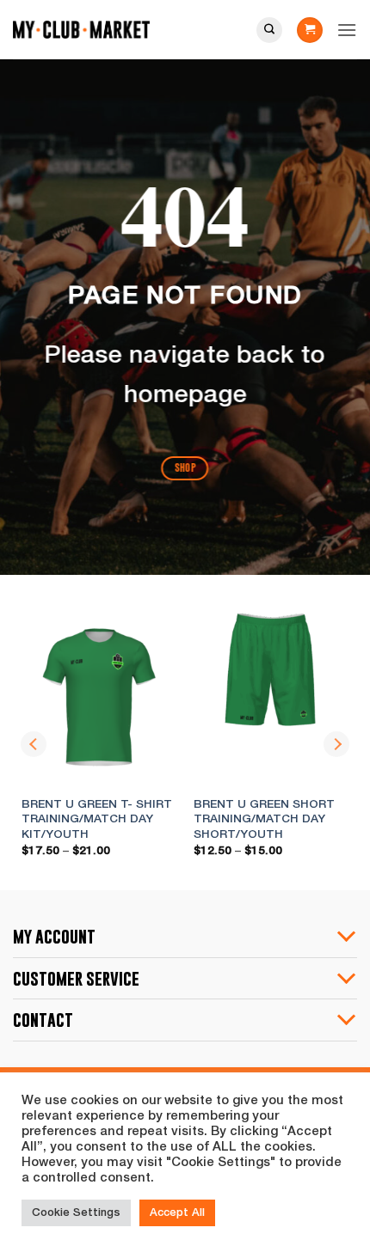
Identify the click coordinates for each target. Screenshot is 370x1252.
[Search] (269, 30)
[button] (310, 30)
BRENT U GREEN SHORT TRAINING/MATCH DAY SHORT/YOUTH (264, 819)
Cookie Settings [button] (76, 1213)
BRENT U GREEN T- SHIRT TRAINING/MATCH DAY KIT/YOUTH (97, 819)
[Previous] (33, 744)
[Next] (336, 744)
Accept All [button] (177, 1213)
